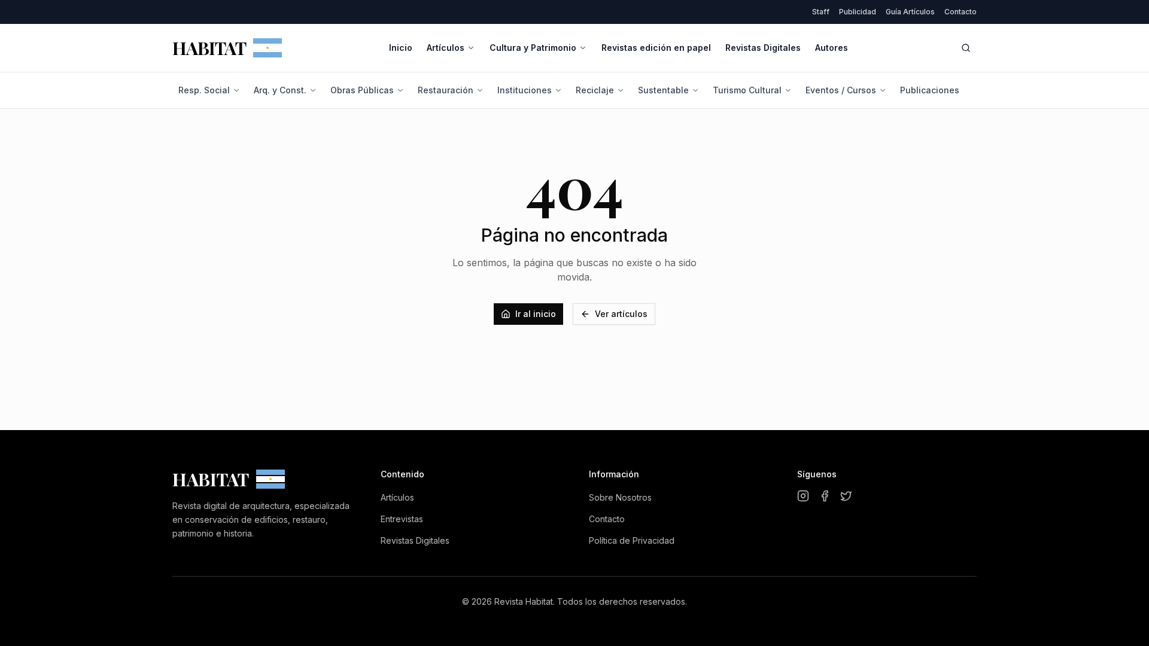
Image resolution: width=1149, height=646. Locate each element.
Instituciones (524, 90)
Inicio (400, 47)
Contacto (960, 11)
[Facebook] (825, 496)
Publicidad (857, 11)
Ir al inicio (535, 314)
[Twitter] (846, 496)
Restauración (445, 90)
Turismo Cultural (747, 90)
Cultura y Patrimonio (533, 47)
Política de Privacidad (631, 540)
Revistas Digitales (763, 47)
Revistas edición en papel (656, 47)
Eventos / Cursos (840, 90)
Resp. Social (204, 90)
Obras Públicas (362, 90)
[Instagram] (803, 496)
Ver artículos (621, 314)
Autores (831, 47)
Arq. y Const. (280, 90)
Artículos (445, 47)
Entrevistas (402, 519)
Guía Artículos (910, 11)
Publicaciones (929, 90)
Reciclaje (595, 90)
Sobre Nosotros (620, 497)
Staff (820, 11)
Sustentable (663, 90)
